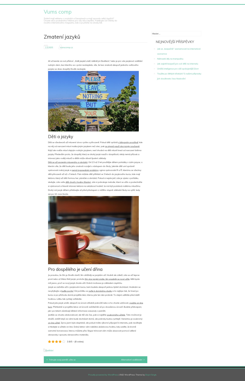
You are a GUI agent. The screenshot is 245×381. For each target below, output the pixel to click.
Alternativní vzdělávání (131, 359)
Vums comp (58, 12)
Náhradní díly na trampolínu (170, 58)
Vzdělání (49, 350)
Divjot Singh (150, 374)
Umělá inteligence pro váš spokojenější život (177, 68)
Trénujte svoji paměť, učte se (62, 359)
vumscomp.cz (66, 47)
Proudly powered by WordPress (103, 374)
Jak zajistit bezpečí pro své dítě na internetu (177, 63)
